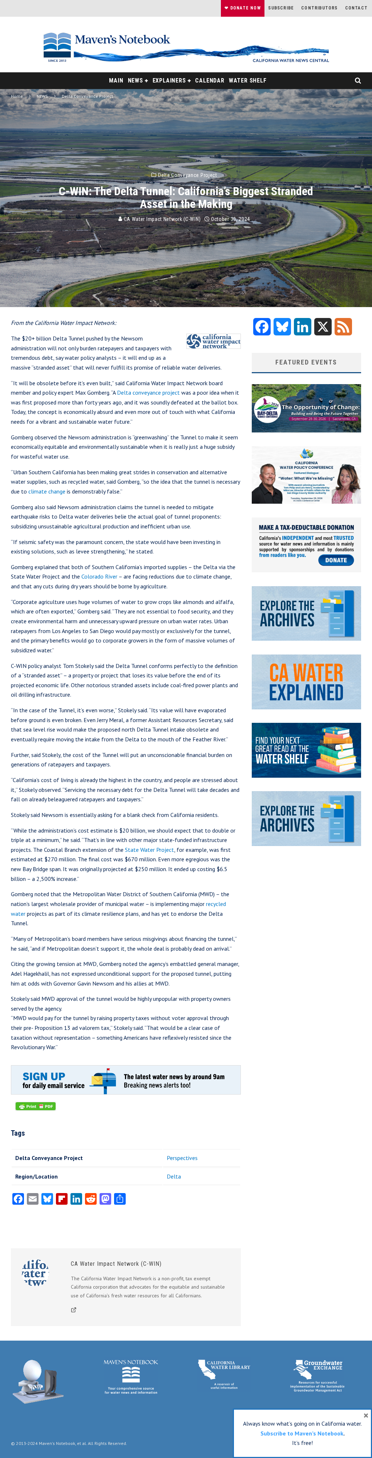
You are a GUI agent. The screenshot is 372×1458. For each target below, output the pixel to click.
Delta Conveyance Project (187, 175)
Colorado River (99, 576)
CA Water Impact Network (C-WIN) (161, 219)
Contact (356, 8)
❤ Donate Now (242, 8)
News (135, 80)
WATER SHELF (248, 80)
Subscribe (281, 8)
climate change (46, 491)
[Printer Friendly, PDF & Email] (35, 1110)
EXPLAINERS (169, 80)
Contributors (319, 8)
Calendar (209, 80)
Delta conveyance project (148, 392)
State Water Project (149, 849)
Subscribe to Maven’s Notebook (301, 1433)
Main (116, 80)
